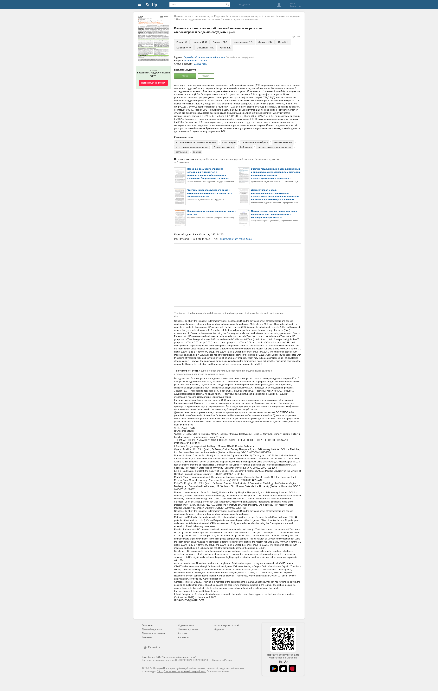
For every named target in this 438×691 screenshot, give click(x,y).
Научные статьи (182, 16)
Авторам (182, 633)
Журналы (219, 629)
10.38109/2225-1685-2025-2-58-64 (235, 239)
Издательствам (186, 625)
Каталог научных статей (226, 625)
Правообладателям (152, 629)
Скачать (206, 76)
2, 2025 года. (200, 63)
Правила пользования (153, 633)
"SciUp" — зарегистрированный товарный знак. (181, 671)
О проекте (147, 625)
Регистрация (295, 6)
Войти (292, 3)
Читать (185, 76)
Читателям (183, 637)
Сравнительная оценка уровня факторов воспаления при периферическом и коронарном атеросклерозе (274, 214)
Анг (298, 36)
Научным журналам (188, 629)
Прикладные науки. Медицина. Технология (216, 16)
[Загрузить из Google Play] (274, 668)
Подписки (244, 4)
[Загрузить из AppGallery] (292, 668)
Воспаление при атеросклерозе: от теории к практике (211, 212)
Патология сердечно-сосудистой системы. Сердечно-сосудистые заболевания (217, 19)
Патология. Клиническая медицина (282, 16)
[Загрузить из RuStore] (283, 668)
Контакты (147, 637)
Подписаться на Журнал (153, 83)
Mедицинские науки (251, 16)
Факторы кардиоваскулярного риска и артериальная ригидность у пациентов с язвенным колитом (209, 193)
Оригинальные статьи (195, 60)
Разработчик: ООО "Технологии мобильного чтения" (169, 657)
